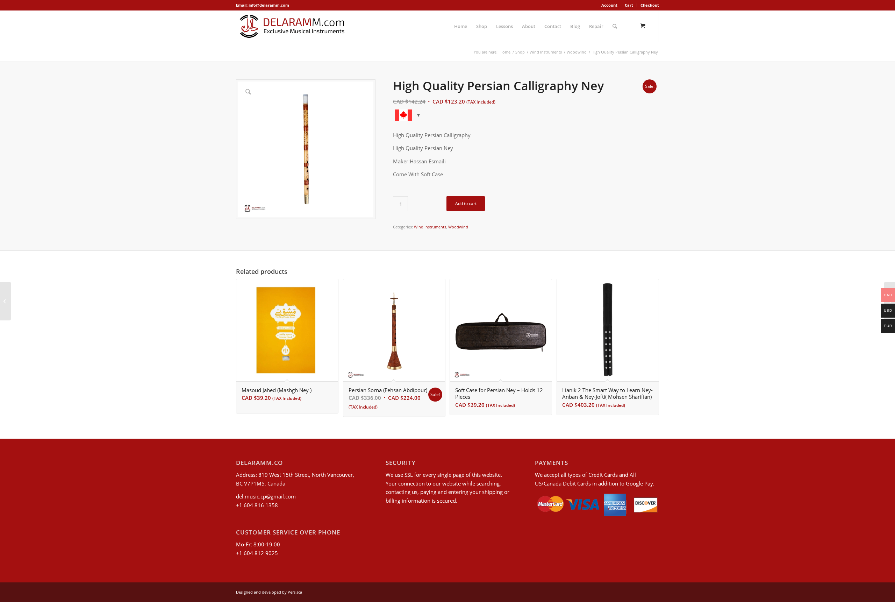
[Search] (615, 26)
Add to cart (466, 203)
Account (609, 5)
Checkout (649, 5)
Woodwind (458, 226)
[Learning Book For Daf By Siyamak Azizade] (5, 301)
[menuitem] (609, 5)
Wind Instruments (430, 226)
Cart (629, 5)
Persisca (295, 592)
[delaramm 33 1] (292, 26)
